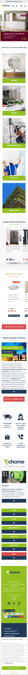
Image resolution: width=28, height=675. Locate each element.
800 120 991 (21, 447)
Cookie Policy (9, 663)
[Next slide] (25, 26)
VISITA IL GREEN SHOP (14, 399)
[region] (14, 656)
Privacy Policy (9, 636)
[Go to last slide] (2, 246)
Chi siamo (7, 628)
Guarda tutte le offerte (14, 327)
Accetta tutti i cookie (14, 668)
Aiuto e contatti (10, 631)
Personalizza (14, 672)
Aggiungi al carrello (14, 315)
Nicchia (8, 228)
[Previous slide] (2, 26)
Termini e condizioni (11, 633)
